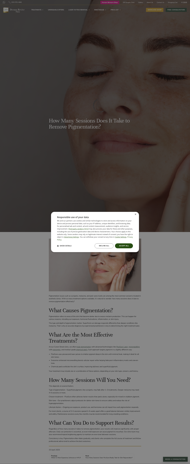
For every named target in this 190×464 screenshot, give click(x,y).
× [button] (135, 214)
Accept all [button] (124, 246)
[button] (64, 246)
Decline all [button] (104, 246)
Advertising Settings (71, 237)
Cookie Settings (120, 237)
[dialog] (95, 232)
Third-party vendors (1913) (78, 229)
